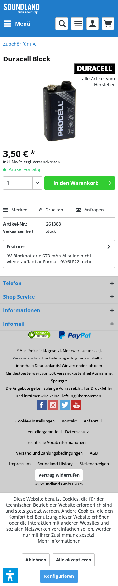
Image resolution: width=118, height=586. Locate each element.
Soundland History (55, 464)
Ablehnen (35, 560)
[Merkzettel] (77, 23)
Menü (22, 23)
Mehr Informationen (59, 541)
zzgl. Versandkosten (42, 161)
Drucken (54, 210)
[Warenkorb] (108, 23)
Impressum (20, 464)
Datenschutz (77, 431)
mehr (86, 262)
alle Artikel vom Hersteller (98, 82)
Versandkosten (26, 358)
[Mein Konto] (92, 23)
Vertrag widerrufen (59, 475)
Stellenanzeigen (94, 464)
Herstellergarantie (41, 431)
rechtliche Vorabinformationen (57, 442)
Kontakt (69, 421)
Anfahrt (91, 421)
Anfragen (93, 210)
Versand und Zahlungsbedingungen (49, 453)
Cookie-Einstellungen (35, 421)
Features (16, 247)
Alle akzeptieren (73, 560)
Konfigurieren (59, 576)
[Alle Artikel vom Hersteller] (94, 68)
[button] (10, 575)
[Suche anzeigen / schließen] (61, 23)
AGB (94, 453)
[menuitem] (16, 23)
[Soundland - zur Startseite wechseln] (21, 8)
